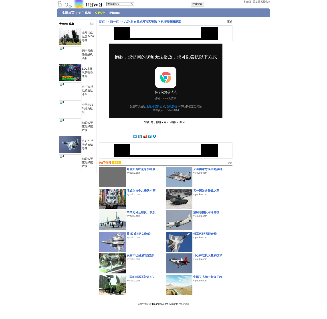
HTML (182, 122)
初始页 (247, 1)
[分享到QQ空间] (139, 136)
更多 (91, 23)
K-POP (100, 12)
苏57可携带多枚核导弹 (87, 144)
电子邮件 (156, 122)
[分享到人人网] (154, 136)
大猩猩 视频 (67, 24)
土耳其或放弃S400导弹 (88, 36)
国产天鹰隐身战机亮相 (87, 54)
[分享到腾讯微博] (149, 136)
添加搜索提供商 (261, 1)
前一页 (114, 21)
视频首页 (68, 12)
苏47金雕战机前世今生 (87, 90)
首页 (102, 21)
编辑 (174, 122)
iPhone (114, 12)
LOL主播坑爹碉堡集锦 (87, 72)
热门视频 (85, 12)
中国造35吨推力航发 (87, 108)
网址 (166, 122)
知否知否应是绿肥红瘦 (87, 126)
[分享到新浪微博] (144, 136)
